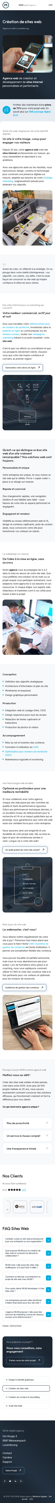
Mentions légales (40, 1496)
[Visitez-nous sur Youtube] (10, 1481)
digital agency (27, 5)
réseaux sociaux (11, 334)
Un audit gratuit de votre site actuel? (22, 850)
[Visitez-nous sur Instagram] (21, 1481)
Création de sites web (18, 1388)
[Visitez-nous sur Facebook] (5, 1481)
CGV (31, 1499)
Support (7, 1461)
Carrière (7, 1457)
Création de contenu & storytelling (24, 1397)
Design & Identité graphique (21, 1379)
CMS (35, 747)
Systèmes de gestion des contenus (22, 987)
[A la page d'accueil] (6, 5)
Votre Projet (11, 1470)
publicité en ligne (11, 330)
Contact (7, 1453)
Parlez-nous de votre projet (22, 1360)
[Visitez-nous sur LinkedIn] (15, 1481)
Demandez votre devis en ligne (20, 367)
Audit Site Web (15, 1406)
